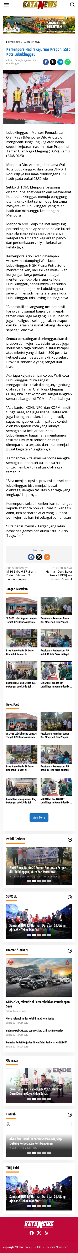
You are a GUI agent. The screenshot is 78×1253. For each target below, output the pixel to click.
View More (39, 817)
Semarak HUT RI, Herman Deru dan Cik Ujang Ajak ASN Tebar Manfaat (37, 927)
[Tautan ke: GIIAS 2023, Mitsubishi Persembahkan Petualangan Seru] (39, 977)
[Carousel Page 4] (44, 881)
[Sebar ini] (46, 62)
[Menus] (6, 5)
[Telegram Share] (60, 62)
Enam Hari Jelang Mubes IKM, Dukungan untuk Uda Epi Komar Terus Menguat (21, 684)
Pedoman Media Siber (57, 1247)
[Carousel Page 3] (39, 881)
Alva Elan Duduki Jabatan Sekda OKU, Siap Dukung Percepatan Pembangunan (35, 1141)
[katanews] (39, 4)
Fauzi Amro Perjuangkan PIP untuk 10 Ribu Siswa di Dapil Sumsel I (55, 652)
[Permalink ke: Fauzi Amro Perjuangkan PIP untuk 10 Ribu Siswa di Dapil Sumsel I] (56, 638)
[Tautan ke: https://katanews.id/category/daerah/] (69, 1114)
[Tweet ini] (53, 62)
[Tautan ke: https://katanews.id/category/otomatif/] (69, 950)
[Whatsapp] (67, 62)
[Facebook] (31, 557)
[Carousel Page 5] (49, 881)
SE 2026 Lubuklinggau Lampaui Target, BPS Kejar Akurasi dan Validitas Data (21, 620)
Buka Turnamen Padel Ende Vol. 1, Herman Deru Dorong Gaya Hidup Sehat (35, 1091)
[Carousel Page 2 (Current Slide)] (34, 881)
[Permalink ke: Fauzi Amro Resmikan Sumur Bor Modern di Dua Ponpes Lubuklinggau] (56, 606)
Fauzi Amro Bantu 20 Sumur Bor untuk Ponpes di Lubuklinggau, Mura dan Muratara (20, 652)
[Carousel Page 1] (29, 881)
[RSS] (47, 557)
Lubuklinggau (12, 63)
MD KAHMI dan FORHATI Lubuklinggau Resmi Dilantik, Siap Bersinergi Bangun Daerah (56, 684)
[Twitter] (39, 557)
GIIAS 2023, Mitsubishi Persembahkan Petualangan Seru (38, 1004)
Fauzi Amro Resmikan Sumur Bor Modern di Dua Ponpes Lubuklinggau (55, 620)
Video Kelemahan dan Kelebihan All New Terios (30, 1018)
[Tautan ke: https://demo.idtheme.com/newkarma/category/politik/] (69, 839)
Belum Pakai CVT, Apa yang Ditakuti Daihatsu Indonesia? (34, 1030)
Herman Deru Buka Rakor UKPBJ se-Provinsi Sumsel (59, 573)
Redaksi (38, 1247)
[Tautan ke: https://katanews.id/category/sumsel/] (69, 897)
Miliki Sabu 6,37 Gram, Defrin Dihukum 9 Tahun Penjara (21, 573)
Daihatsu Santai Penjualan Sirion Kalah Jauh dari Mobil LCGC (36, 1042)
